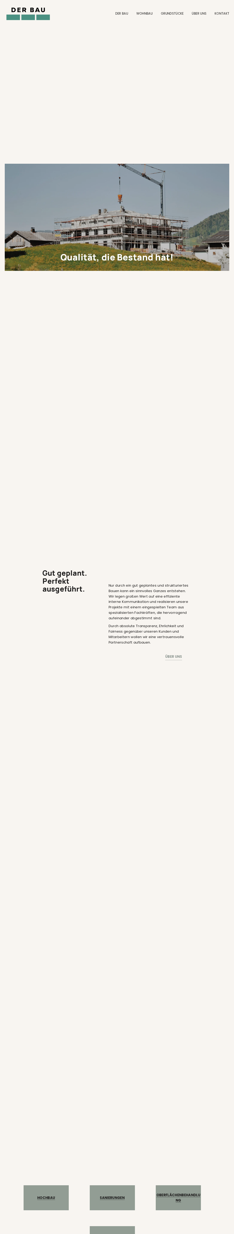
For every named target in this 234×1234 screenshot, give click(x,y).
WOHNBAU (144, 13)
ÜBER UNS (199, 13)
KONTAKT (222, 13)
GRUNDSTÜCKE (172, 13)
